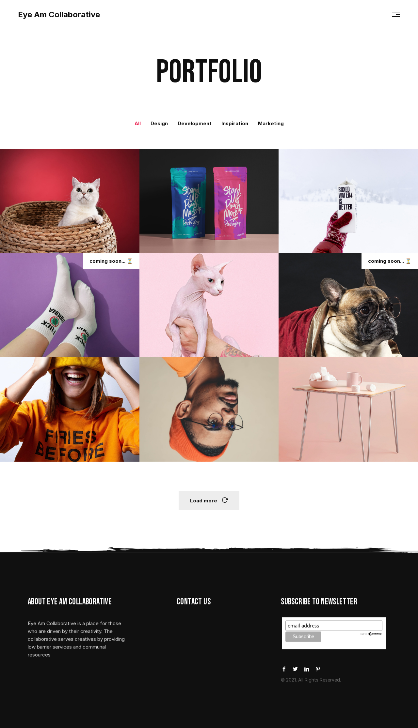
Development (195, 123)
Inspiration (234, 123)
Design (159, 123)
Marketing (271, 123)
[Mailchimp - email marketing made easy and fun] (371, 633)
